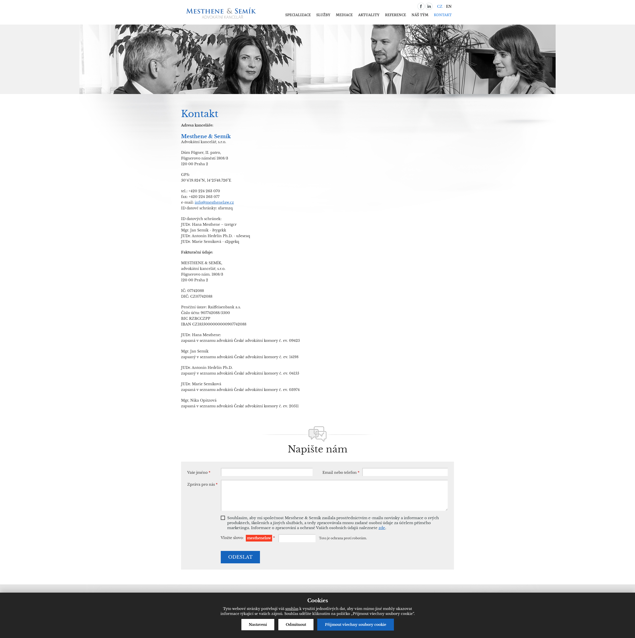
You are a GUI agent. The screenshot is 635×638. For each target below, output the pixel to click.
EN (449, 6)
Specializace (298, 15)
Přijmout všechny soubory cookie (355, 624)
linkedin (429, 6)
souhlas (291, 608)
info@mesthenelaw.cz (214, 202)
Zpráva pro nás (202, 484)
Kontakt (443, 15)
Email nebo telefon (340, 472)
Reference (395, 15)
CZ (440, 6)
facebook (421, 6)
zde (382, 527)
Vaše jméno (198, 472)
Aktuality (369, 15)
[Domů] (222, 13)
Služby (323, 15)
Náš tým (420, 15)
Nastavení (258, 624)
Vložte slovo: (248, 538)
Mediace (344, 15)
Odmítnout (296, 624)
